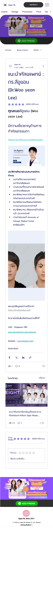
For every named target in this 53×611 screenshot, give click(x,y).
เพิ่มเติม (36, 50)
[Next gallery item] (41, 265)
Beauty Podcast (22, 50)
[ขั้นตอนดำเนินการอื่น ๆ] (43, 66)
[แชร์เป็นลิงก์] (30, 357)
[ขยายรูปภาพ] (26, 266)
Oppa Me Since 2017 (26, 518)
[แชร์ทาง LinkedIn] (23, 357)
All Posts (8, 50)
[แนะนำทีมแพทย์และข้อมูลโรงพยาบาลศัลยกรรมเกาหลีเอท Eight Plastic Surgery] (26, 395)
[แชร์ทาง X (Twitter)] (16, 357)
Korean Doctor (13, 348)
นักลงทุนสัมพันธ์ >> (26, 525)
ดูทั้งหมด (42, 377)
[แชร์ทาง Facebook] (9, 357)
